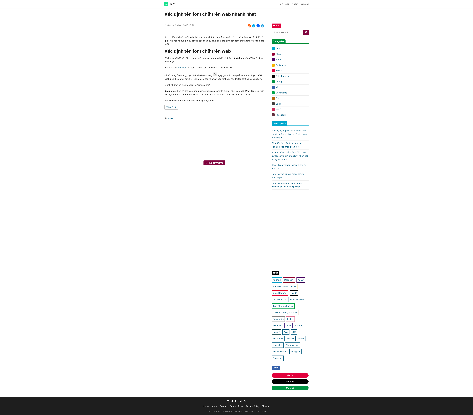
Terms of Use (236, 406)
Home (206, 406)
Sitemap (266, 406)
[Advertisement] (214, 137)
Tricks (170, 118)
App (287, 4)
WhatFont (182, 67)
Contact (305, 4)
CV (281, 4)
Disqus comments (214, 163)
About (295, 4)
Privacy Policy (252, 406)
